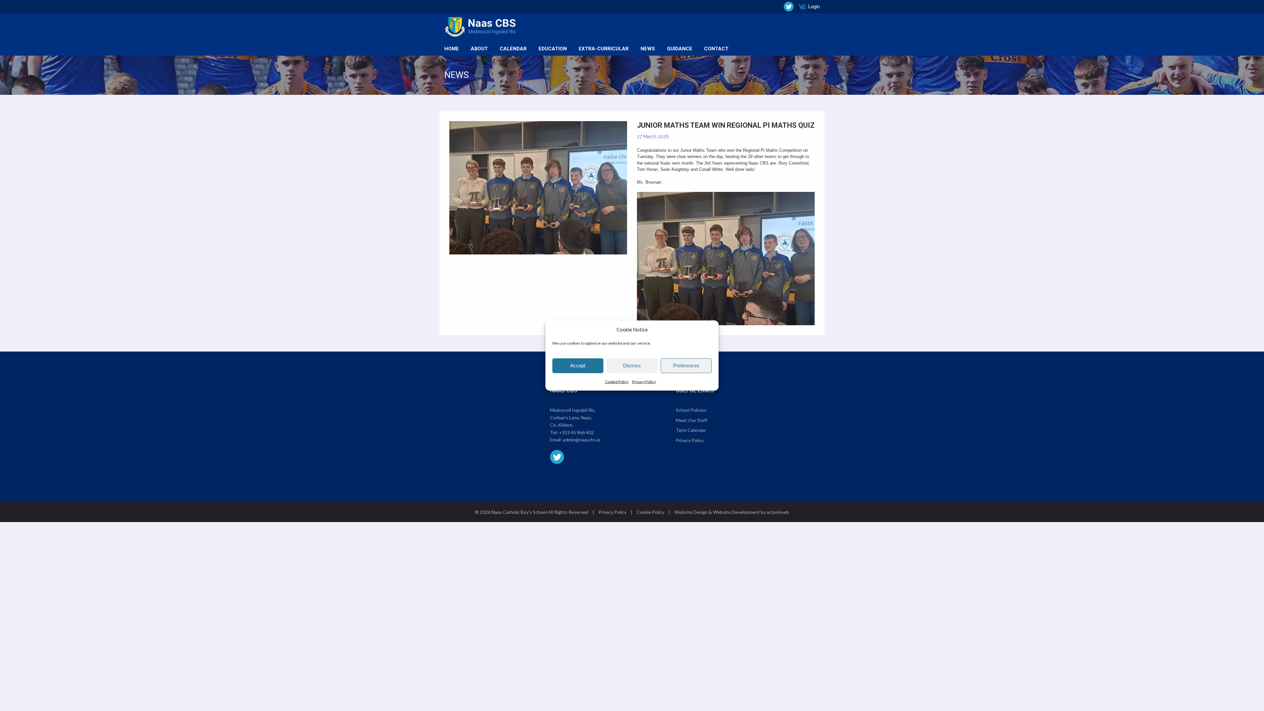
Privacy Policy (644, 381)
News (648, 49)
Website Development (736, 512)
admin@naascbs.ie (581, 439)
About (479, 49)
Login (814, 6)
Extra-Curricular (604, 49)
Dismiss (632, 365)
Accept (577, 365)
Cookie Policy (617, 381)
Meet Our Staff (691, 420)
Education (553, 49)
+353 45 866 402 (576, 432)
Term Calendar (691, 430)
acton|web (778, 512)
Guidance (679, 49)
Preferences (686, 365)
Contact (716, 49)
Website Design (691, 512)
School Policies (691, 410)
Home (451, 49)
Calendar (513, 49)
